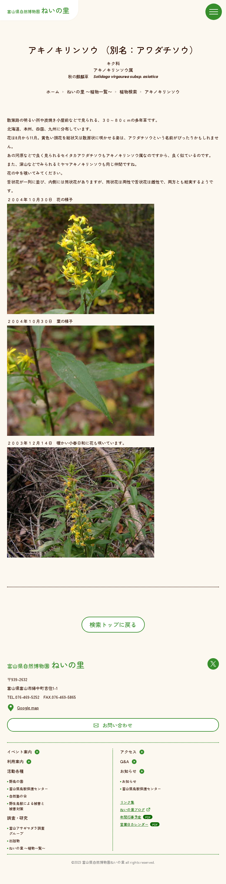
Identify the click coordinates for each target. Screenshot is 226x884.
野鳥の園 (16, 781)
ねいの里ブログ (132, 809)
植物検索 (128, 92)
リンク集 (127, 802)
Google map (28, 707)
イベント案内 (19, 752)
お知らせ (128, 771)
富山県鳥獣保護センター (28, 788)
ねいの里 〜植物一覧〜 (89, 92)
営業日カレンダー (134, 824)
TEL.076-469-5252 (23, 697)
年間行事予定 (130, 816)
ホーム (52, 92)
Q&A (124, 761)
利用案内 (15, 761)
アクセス (128, 752)
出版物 (14, 840)
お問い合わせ (117, 725)
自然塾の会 (18, 795)
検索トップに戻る (113, 624)
